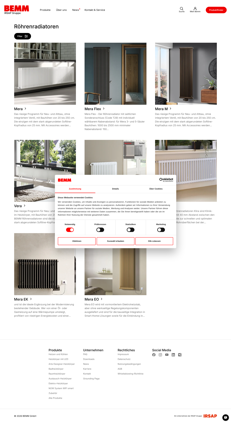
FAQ (85, 354)
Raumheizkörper (57, 373)
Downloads (89, 359)
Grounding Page (91, 378)
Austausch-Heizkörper (60, 378)
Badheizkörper (56, 368)
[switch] (100, 230)
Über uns (61, 10)
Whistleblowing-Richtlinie (130, 373)
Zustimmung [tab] (75, 189)
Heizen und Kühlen (58, 354)
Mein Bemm (195, 11)
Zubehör (53, 393)
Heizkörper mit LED (58, 359)
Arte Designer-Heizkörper (62, 364)
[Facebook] (153, 354)
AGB (120, 368)
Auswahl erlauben (115, 241)
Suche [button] (181, 11)
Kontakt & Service (95, 10)
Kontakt (87, 373)
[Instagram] (160, 354)
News (75, 10)
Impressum (123, 354)
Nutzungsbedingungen (129, 364)
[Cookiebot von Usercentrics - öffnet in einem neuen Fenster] (161, 180)
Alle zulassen (154, 241)
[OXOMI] (179, 354)
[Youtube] (166, 354)
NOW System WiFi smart (61, 388)
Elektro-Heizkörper (58, 383)
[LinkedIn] (173, 354)
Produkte (45, 10)
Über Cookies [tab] (156, 189)
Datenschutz (124, 359)
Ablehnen (76, 241)
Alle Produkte (55, 398)
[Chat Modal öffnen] (225, 417)
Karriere (87, 368)
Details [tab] (115, 189)
